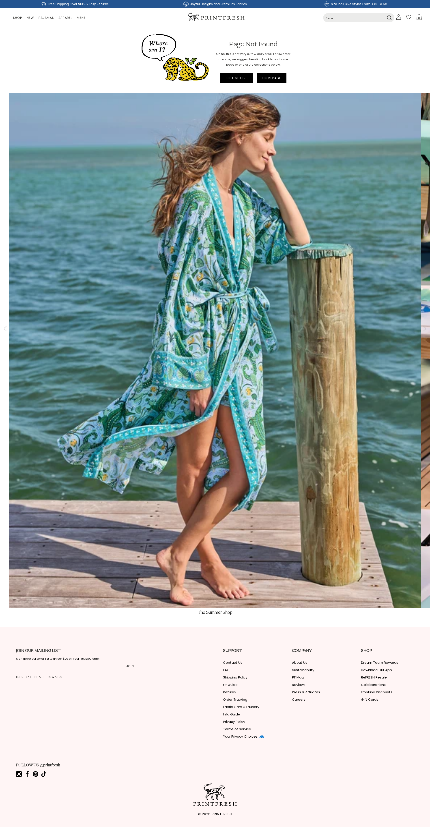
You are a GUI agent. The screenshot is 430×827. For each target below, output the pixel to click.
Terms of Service (237, 729)
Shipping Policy (235, 677)
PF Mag (298, 677)
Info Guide (231, 714)
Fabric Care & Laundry (241, 706)
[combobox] (358, 17)
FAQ (226, 670)
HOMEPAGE (271, 78)
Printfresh (222, 814)
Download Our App (376, 670)
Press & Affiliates (306, 692)
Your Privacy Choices (240, 736)
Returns (229, 692)
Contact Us (232, 662)
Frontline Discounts (376, 692)
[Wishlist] (409, 17)
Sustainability (303, 670)
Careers (298, 699)
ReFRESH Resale (374, 677)
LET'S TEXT (23, 677)
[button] (419, 17)
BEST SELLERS (237, 78)
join (130, 666)
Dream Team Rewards (379, 662)
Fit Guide (230, 684)
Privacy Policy (234, 721)
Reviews (298, 684)
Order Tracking (235, 699)
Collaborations (373, 684)
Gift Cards (369, 699)
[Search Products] (389, 17)
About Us (299, 662)
